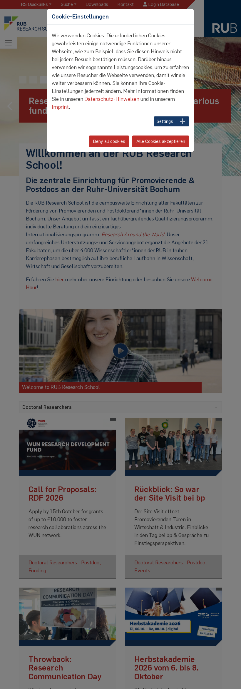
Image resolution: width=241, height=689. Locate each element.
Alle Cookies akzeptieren (160, 141)
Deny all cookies (109, 141)
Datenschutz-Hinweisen (111, 99)
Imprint (60, 107)
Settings (165, 121)
